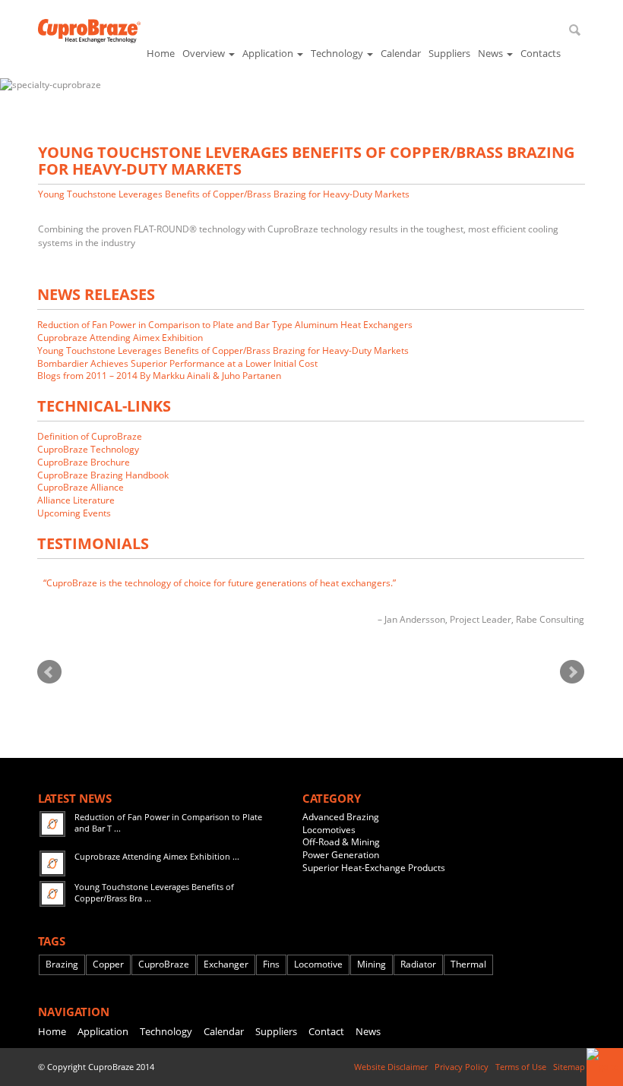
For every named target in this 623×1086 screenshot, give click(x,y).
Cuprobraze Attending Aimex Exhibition (120, 337)
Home (161, 53)
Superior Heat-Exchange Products (373, 867)
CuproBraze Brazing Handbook (103, 475)
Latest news (75, 798)
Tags (51, 941)
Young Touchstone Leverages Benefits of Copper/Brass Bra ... (154, 892)
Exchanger (226, 964)
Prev (49, 672)
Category (331, 798)
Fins (271, 964)
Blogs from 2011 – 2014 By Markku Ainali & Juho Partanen (159, 375)
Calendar (401, 53)
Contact (326, 1031)
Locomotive (318, 964)
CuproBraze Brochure (83, 462)
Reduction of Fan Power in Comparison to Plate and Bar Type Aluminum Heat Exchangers (225, 324)
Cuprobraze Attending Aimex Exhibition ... (156, 856)
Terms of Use (522, 1066)
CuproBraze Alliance (80, 487)
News (491, 53)
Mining (371, 964)
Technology (338, 53)
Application (269, 53)
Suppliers (449, 53)
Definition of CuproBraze (89, 436)
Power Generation (340, 854)
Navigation (73, 1011)
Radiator (418, 964)
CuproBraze (163, 964)
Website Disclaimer (392, 1066)
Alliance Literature (76, 500)
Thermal (468, 964)
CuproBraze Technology (88, 449)
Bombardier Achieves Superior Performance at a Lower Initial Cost (177, 363)
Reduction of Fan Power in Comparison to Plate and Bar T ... (168, 822)
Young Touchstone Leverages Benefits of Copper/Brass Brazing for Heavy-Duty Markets (224, 194)
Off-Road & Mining (341, 841)
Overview (204, 53)
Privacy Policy (463, 1066)
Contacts (540, 53)
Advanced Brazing (340, 816)
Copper (108, 964)
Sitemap (569, 1066)
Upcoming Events (74, 513)
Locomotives (329, 829)
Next (572, 672)
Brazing (62, 964)
